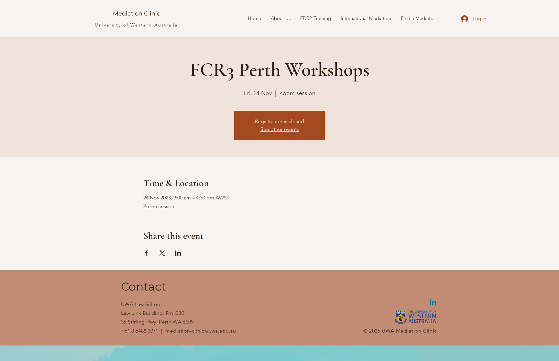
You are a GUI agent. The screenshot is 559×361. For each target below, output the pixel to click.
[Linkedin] (433, 303)
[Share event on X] (162, 253)
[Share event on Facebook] (146, 253)
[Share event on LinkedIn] (178, 253)
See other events (279, 129)
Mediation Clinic (136, 13)
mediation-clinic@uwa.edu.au (200, 331)
